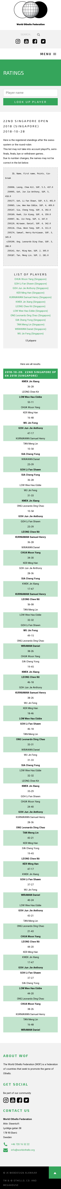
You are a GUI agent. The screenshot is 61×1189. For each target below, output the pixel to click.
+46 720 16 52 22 (20, 1144)
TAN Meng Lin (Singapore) (30, 324)
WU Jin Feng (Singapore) (30, 333)
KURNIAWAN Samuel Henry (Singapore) (30, 297)
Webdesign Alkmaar (23, 1172)
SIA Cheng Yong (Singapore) (30, 320)
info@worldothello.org (23, 1149)
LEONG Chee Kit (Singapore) (30, 306)
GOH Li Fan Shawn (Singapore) (30, 283)
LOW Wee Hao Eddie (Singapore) (30, 310)
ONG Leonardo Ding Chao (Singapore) (31, 315)
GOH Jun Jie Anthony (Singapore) (30, 288)
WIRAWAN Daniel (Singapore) (30, 329)
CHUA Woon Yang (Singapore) (30, 279)
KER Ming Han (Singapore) (30, 292)
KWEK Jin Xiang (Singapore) (30, 301)
